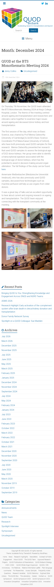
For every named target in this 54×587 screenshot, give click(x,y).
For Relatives (16, 568)
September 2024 (9, 391)
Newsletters (34, 557)
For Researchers (18, 571)
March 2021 (7, 446)
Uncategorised (30, 71)
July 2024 (6, 396)
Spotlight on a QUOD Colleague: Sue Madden (22, 321)
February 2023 (8, 423)
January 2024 (8, 410)
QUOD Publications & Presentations (21, 562)
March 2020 (7, 478)
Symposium (7, 531)
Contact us (42, 576)
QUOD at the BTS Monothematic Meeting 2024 (25, 63)
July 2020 (6, 465)
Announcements (9, 508)
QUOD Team (7, 517)
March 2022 (7, 433)
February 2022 (8, 437)
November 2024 (9, 387)
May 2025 (6, 364)
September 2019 (9, 492)
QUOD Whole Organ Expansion (27, 565)
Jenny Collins (10, 71)
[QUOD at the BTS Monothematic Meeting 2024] (27, 82)
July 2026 (6, 336)
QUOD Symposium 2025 (22, 579)
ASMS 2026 (7, 301)
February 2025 (8, 373)
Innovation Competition (12, 582)
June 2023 (6, 419)
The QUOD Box (13, 576)
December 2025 (9, 345)
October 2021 (8, 442)
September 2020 (9, 460)
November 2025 (9, 350)
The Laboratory (25, 576)
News (4, 512)
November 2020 (9, 456)
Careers (34, 576)
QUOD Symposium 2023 (41, 579)
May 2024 (6, 400)
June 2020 (6, 469)
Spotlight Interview (10, 526)
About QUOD (18, 560)
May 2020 (6, 474)
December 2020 (9, 451)
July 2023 (6, 414)
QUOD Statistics (32, 573)
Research (6, 522)
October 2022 (8, 428)
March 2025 (7, 368)
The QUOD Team (30, 560)
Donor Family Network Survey (15, 316)
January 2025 (8, 378)
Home (5, 557)
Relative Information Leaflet (31, 568)
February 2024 (8, 405)
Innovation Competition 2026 (32, 582)
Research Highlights (21, 557)
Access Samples (31, 571)
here (4, 169)
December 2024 (9, 382)
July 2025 (6, 355)
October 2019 (8, 488)
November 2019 (9, 483)
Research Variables (19, 573)
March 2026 (7, 341)
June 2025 (6, 359)
